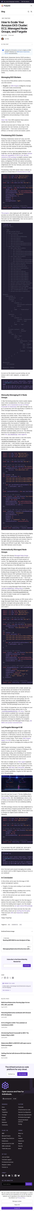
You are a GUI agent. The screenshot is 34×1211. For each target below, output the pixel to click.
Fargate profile (5, 798)
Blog (3, 12)
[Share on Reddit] (8, 978)
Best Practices (6, 18)
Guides (4, 1117)
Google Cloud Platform (8, 1138)
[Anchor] (22, 77)
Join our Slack (5, 1157)
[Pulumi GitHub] (6, 1176)
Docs (3, 1107)
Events (4, 1119)
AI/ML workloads (6, 1146)
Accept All (17, 1208)
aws (9, 924)
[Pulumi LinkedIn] (15, 1176)
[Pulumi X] (12, 1176)
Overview (20, 1107)
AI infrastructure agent (24, 1117)
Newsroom (21, 1141)
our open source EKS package (23, 906)
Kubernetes (19, 913)
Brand (19, 1148)
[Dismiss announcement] (32, 2)
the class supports (16, 434)
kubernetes (15, 924)
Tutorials (4, 1114)
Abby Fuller (4, 120)
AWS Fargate (15, 86)
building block (12, 588)
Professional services (7, 1162)
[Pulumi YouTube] (9, 1176)
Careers (20, 1138)
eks (20, 924)
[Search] (28, 11)
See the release (25, 1)
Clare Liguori (21, 762)
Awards (20, 1143)
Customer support (7, 1159)
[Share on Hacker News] (13, 978)
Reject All (17, 1204)
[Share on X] (10, 978)
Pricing (20, 1124)
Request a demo (6, 1164)
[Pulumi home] (5, 6)
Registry (4, 1109)
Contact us (11, 1074)
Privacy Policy (21, 1197)
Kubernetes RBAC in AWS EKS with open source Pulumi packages (16, 1044)
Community (5, 1124)
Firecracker (21, 767)
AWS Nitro (12, 767)
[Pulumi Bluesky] (19, 1176)
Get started (6, 990)
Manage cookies (17, 1201)
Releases (4, 1122)
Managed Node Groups (21, 555)
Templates (5, 1112)
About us (20, 1133)
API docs (13, 711)
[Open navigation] (31, 5)
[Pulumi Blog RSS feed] (31, 11)
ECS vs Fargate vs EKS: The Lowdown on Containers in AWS (14, 1024)
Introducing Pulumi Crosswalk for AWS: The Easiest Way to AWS (15, 1034)
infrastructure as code (23, 172)
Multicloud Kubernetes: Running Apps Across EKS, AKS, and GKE (15, 1003)
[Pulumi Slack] (3, 1176)
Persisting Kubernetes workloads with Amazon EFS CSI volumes (16, 1014)
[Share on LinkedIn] (5, 978)
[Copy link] (2, 978)
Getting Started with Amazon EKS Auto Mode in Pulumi (16, 1054)
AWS (12, 913)
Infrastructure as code (24, 1109)
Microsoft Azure (6, 1136)
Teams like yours (6, 1148)
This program (5, 213)
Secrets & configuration (24, 1112)
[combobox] (28, 11)
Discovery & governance (24, 1114)
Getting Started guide (23, 911)
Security (20, 1146)
